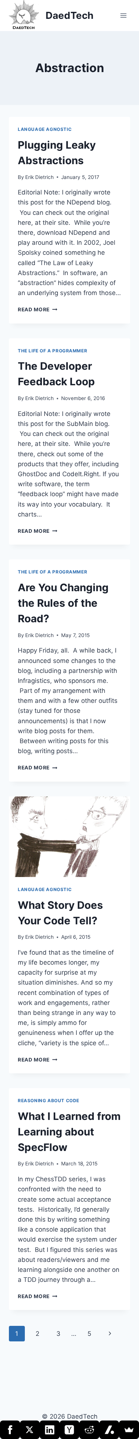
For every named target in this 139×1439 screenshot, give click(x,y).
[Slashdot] (109, 1430)
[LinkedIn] (50, 1430)
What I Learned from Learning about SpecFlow (69, 1132)
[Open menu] (123, 15)
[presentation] (69, 836)
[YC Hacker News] (70, 1430)
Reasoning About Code (48, 1100)
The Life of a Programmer (52, 350)
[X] (30, 1430)
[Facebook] (10, 1430)
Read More (37, 309)
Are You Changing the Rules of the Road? (63, 603)
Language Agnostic (45, 129)
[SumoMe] (129, 1430)
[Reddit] (89, 1430)
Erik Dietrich (39, 177)
